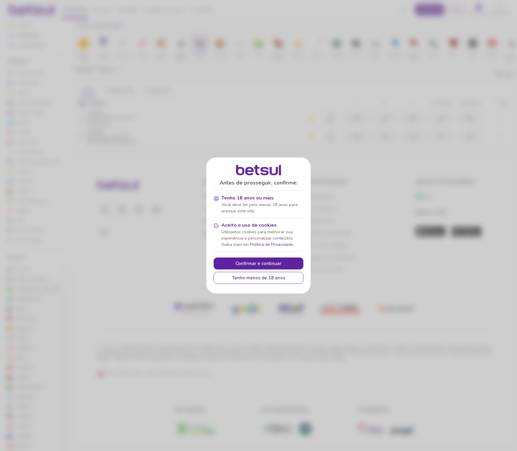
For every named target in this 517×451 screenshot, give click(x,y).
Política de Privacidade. (272, 244)
